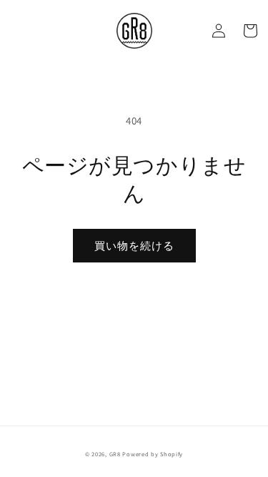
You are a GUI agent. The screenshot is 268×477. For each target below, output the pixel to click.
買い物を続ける (134, 245)
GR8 (115, 454)
